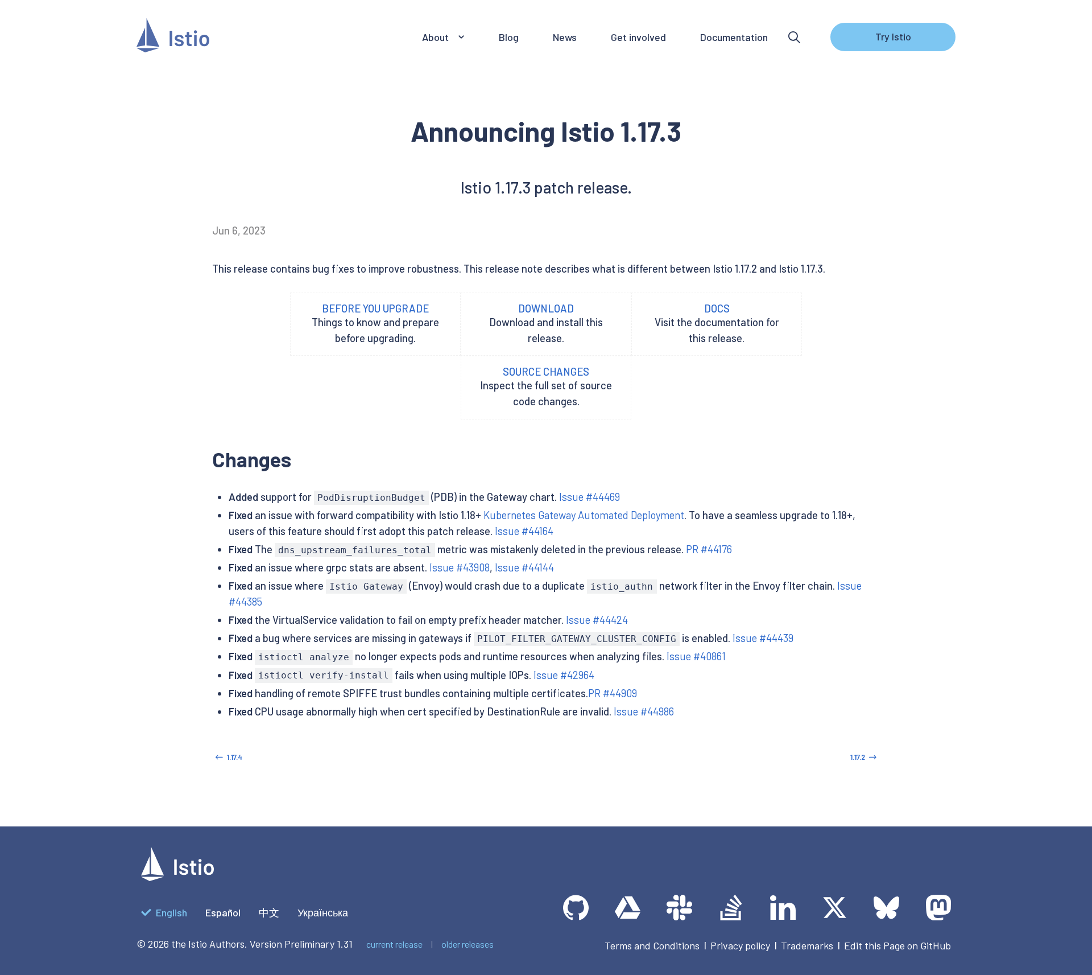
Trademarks (807, 945)
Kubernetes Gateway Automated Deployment (583, 515)
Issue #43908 (459, 567)
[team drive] (627, 907)
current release (394, 944)
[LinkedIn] (783, 907)
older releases (467, 944)
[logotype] (177, 877)
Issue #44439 (763, 638)
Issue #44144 (524, 567)
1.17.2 (857, 757)
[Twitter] (834, 907)
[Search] (794, 37)
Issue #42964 (563, 675)
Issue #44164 (524, 531)
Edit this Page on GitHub (897, 945)
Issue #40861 (696, 656)
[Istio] (172, 37)
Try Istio (893, 36)
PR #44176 (709, 549)
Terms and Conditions (652, 945)
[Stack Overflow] (731, 907)
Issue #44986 (644, 711)
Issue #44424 (597, 620)
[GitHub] (576, 907)
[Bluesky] (886, 907)
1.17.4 (234, 757)
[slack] (679, 907)
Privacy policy (740, 945)
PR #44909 (612, 693)
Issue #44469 (589, 497)
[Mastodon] (938, 907)
